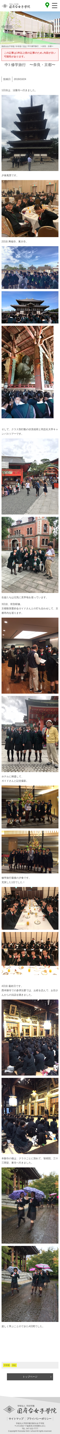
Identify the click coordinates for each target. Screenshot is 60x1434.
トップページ (30, 1376)
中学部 (7, 1365)
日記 (14, 1365)
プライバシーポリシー (39, 1418)
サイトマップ (16, 1418)
